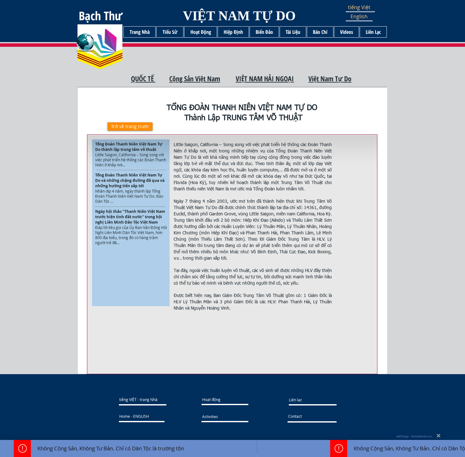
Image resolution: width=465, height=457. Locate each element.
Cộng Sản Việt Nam (194, 78)
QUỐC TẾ (143, 78)
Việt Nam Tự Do (329, 78)
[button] (364, 7)
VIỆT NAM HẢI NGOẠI (265, 78)
